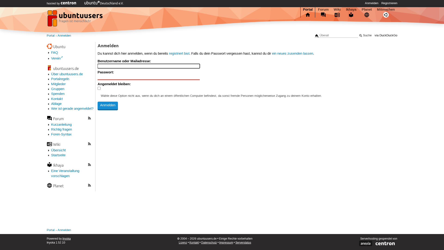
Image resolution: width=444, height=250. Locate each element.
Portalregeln (60, 79)
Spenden (58, 94)
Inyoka (66, 239)
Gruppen (57, 89)
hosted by (54, 3)
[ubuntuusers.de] (76, 19)
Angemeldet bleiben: (114, 84)
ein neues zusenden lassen (292, 54)
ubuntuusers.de (66, 68)
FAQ (54, 53)
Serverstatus (243, 242)
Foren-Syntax (61, 134)
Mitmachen (386, 9)
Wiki (337, 9)
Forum (323, 9)
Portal (308, 9)
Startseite (58, 155)
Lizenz (183, 242)
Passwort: (106, 72)
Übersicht (58, 150)
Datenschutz (209, 242)
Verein (56, 58)
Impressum (226, 242)
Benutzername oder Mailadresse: (124, 61)
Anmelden (371, 3)
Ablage (56, 104)
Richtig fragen (61, 130)
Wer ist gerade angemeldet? (72, 109)
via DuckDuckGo (386, 35)
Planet (367, 9)
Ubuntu (59, 46)
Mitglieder (58, 84)
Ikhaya (351, 9)
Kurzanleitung (61, 125)
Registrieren (389, 3)
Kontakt (57, 99)
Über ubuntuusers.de (67, 74)
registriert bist (179, 54)
